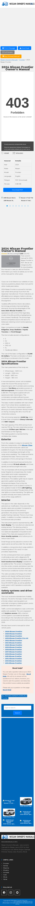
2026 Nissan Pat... (9, 817)
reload (6, 153)
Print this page (9, 48)
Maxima (6, 868)
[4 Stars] (5, 253)
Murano (6, 870)
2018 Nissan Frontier (13, 649)
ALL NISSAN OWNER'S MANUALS (14, 696)
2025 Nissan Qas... (26, 823)
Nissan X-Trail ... (9, 803)
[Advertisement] (17, 27)
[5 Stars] (6, 253)
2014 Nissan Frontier (13, 658)
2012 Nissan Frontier (13, 663)
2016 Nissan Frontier (13, 654)
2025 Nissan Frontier (13, 634)
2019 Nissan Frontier (13, 647)
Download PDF (17, 190)
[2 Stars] (3, 253)
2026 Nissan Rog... (26, 806)
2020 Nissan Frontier (13, 645)
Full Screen (8, 52)
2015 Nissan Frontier (13, 656)
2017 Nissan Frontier (13, 652)
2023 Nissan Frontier (13, 636)
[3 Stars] (4, 253)
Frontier (22, 60)
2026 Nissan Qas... (26, 814)
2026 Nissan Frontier (13, 631)
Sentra (5, 866)
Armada (6, 872)
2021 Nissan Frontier (13, 643)
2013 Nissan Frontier (13, 661)
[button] (7, 206)
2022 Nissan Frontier (13, 640)
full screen (19, 153)
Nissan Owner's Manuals (9, 60)
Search (17, 713)
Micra (5, 877)
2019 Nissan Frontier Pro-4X (16, 638)
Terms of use (9, 901)
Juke (5, 875)
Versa (5, 879)
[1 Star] (2, 253)
